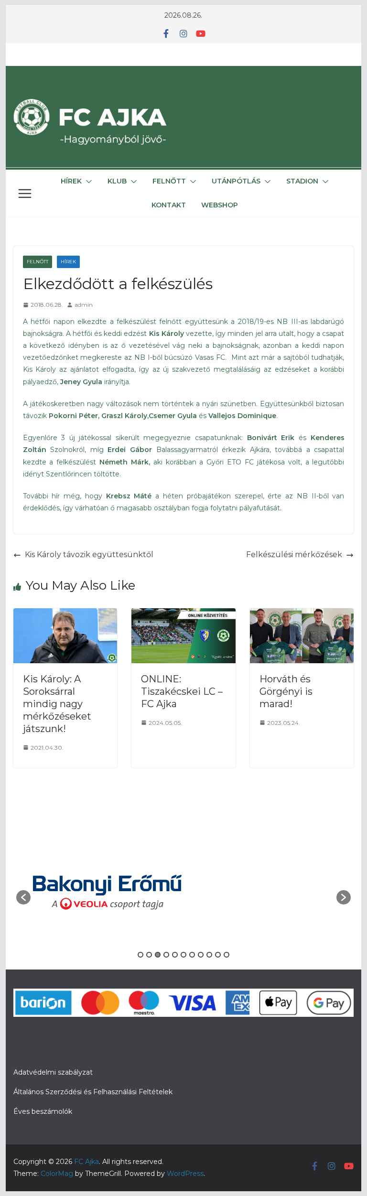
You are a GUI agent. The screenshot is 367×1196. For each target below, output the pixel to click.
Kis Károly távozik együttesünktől (89, 554)
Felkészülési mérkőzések (294, 554)
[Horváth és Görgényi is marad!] (302, 614)
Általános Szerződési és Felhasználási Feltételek (93, 1092)
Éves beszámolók (42, 1111)
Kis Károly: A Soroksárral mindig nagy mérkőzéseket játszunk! (57, 703)
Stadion (302, 181)
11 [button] (226, 955)
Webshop (219, 205)
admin (84, 304)
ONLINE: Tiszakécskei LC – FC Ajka (182, 691)
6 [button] (183, 955)
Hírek (71, 181)
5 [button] (175, 955)
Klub (117, 181)
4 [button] (166, 955)
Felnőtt (169, 181)
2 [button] (149, 955)
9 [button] (209, 955)
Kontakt (168, 205)
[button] (87, 181)
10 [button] (218, 955)
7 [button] (192, 955)
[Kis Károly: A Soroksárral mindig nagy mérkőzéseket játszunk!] (65, 614)
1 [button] (140, 955)
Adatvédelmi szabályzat (53, 1072)
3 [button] (158, 955)
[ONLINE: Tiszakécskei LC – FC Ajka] (183, 614)
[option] (107, 892)
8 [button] (201, 955)
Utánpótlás (236, 181)
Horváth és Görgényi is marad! (286, 691)
